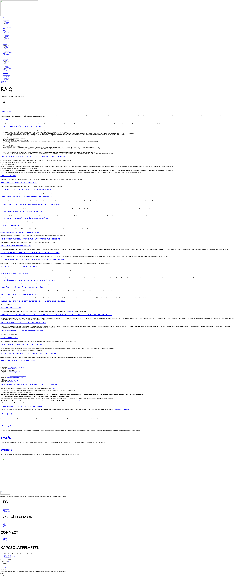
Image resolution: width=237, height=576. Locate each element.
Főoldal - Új (5, 43)
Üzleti (6, 24)
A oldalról (5, 44)
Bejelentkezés (6, 54)
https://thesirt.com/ (14, 380)
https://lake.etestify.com (12, 368)
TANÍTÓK (5, 426)
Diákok (6, 21)
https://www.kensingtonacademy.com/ (18, 376)
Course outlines (8, 27)
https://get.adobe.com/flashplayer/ (76, 400)
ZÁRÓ (2, 573)
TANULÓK (6, 414)
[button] (118, 575)
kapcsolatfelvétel (70, 311)
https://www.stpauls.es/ (15, 371)
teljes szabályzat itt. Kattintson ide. (122, 409)
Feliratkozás (5, 57)
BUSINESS (6, 450)
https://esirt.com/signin (11, 381)
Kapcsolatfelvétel (6, 55)
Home (4, 17)
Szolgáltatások (6, 20)
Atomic (9, 561)
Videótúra (7, 26)
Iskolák (6, 23)
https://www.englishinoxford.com (17, 367)
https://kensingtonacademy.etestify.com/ (15, 377)
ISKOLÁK (5, 438)
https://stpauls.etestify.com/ (12, 372)
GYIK (4, 28)
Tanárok (7, 22)
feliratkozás (55, 388)
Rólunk (4, 19)
